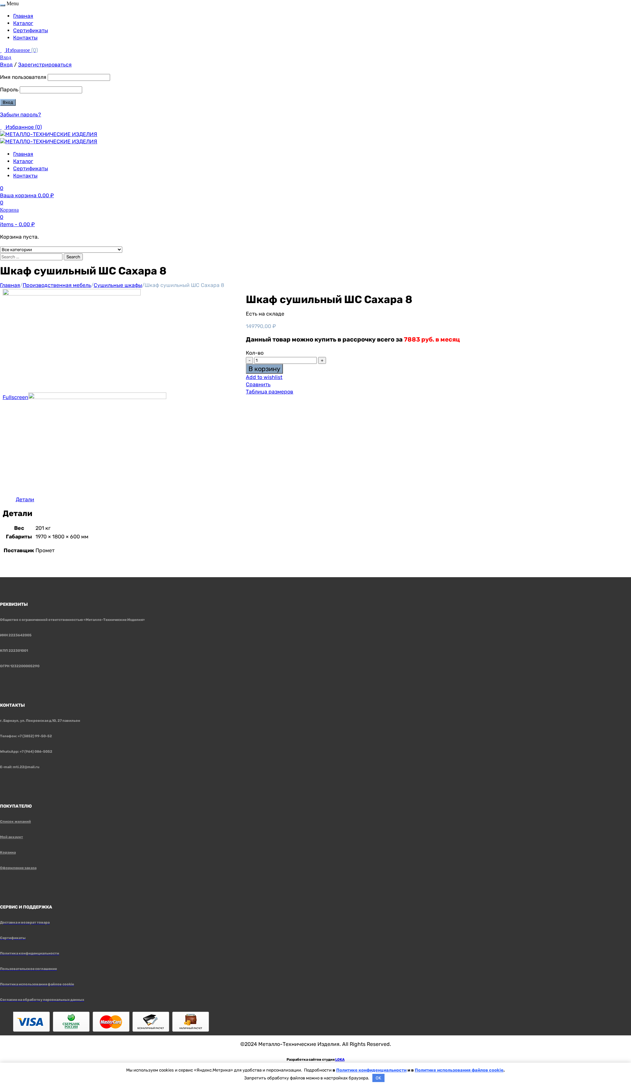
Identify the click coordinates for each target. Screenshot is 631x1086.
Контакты (25, 38)
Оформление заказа (18, 868)
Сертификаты (30, 30)
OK (378, 1077)
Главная (23, 16)
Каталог (23, 23)
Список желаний (15, 821)
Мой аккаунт (11, 837)
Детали (25, 499)
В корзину (264, 369)
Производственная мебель (57, 285)
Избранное (22, 50)
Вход (5, 57)
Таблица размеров (269, 392)
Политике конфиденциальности (371, 1070)
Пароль (9, 89)
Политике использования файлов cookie (459, 1070)
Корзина (8, 852)
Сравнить (258, 384)
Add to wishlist (264, 377)
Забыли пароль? (20, 114)
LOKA (340, 1059)
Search (73, 256)
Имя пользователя (23, 77)
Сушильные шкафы (118, 285)
